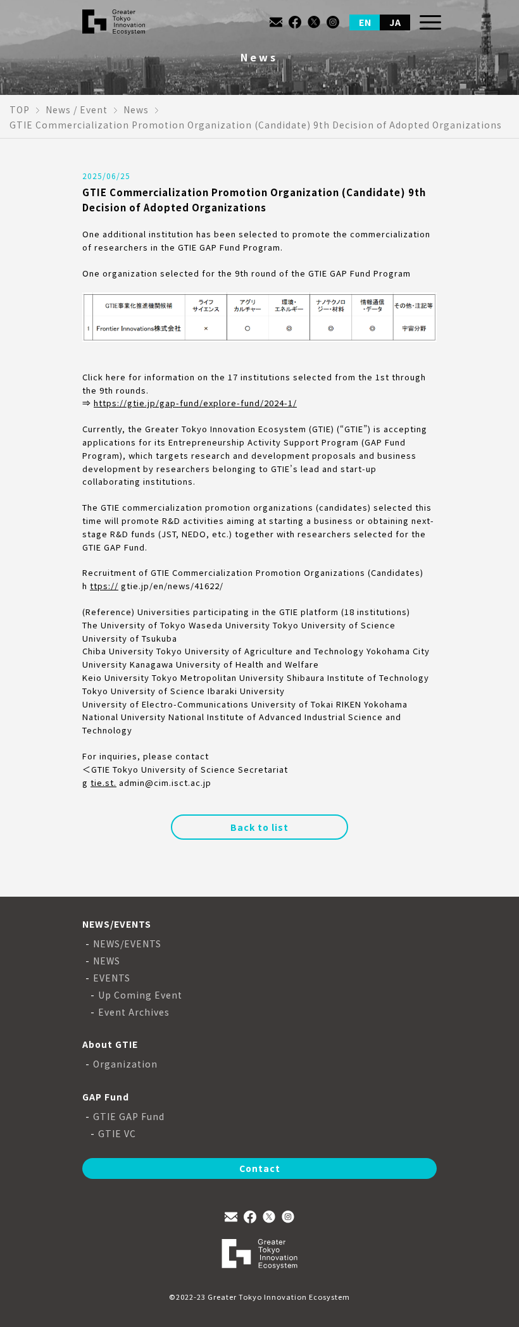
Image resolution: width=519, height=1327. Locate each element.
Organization (125, 1064)
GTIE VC (117, 1133)
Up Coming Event (140, 995)
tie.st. (103, 782)
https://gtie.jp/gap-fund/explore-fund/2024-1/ (195, 403)
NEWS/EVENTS (127, 943)
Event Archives (134, 1012)
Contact (259, 1168)
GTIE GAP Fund (129, 1116)
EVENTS (111, 978)
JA (395, 22)
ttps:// (104, 586)
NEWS (106, 961)
